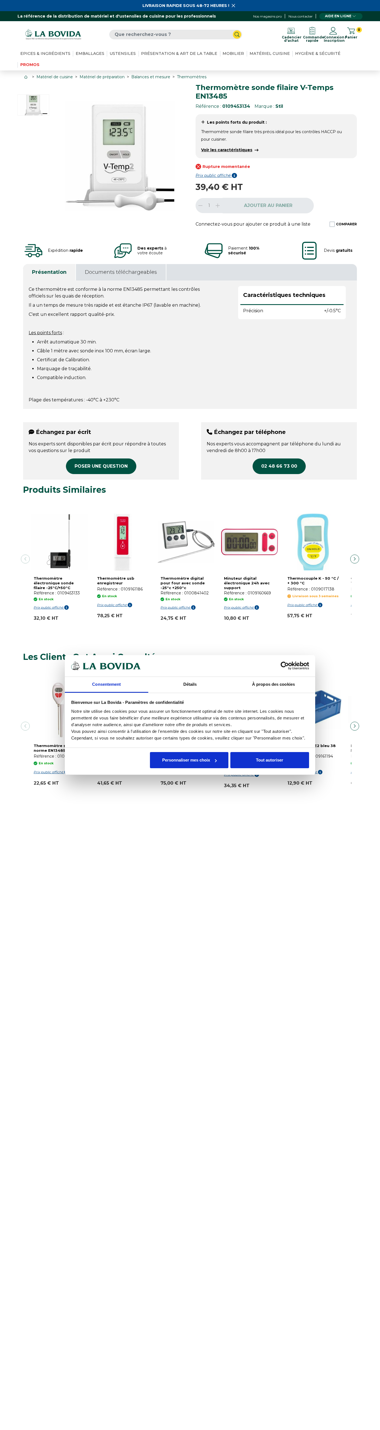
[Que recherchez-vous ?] (237, 34)
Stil (279, 106)
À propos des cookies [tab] (273, 684)
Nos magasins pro (267, 16)
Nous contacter (300, 16)
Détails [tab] (190, 684)
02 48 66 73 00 (279, 466)
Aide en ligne (338, 16)
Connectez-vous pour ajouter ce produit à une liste (253, 224)
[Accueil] (26, 77)
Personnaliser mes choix (186, 760)
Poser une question (101, 466)
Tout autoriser (269, 760)
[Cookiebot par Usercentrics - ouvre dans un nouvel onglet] (284, 666)
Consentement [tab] (106, 684)
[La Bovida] (53, 34)
